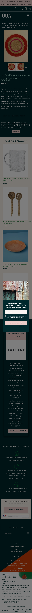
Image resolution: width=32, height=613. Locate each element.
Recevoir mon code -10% (16, 323)
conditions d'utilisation (17, 327)
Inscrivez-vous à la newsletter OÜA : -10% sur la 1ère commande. (16, 306)
